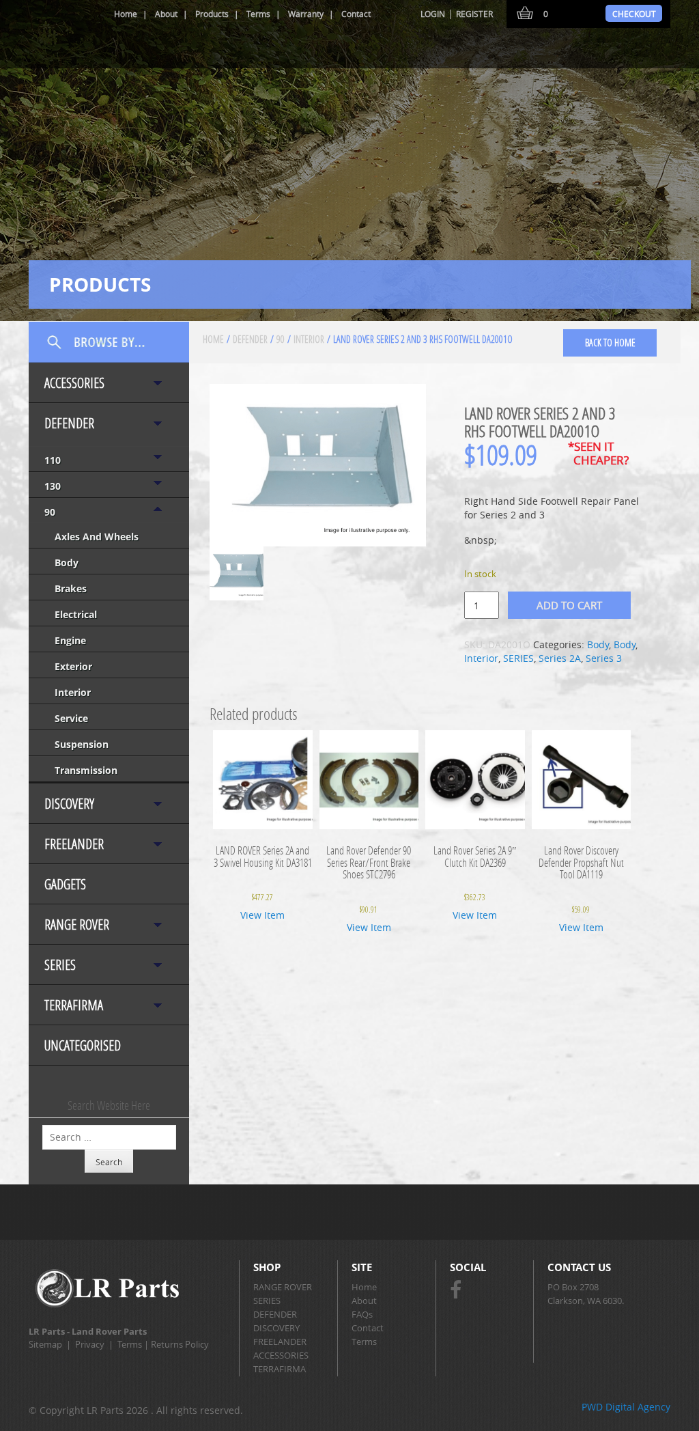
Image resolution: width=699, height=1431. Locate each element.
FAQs (362, 1314)
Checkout (634, 13)
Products (212, 13)
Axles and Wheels (97, 536)
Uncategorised (82, 1045)
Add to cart (569, 605)
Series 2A (560, 658)
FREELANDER (74, 844)
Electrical (76, 614)
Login (432, 13)
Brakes (71, 588)
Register (474, 13)
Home (125, 13)
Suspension (82, 744)
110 (52, 460)
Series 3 (604, 658)
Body (67, 562)
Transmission (86, 770)
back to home (610, 342)
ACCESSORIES (74, 383)
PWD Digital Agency (626, 1406)
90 (49, 511)
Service (71, 718)
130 (52, 486)
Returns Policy (180, 1344)
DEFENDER (69, 423)
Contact (356, 13)
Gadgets (65, 884)
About (166, 13)
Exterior (73, 666)
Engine (70, 640)
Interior (73, 692)
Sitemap (45, 1344)
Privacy (89, 1344)
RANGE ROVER (76, 924)
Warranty (306, 13)
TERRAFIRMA (73, 1005)
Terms (258, 13)
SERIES (60, 965)
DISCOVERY (69, 803)
